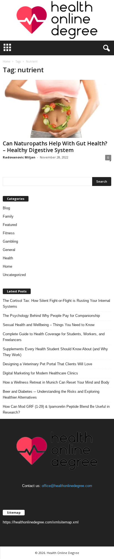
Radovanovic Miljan (19, 157)
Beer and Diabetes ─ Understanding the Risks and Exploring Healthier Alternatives (51, 394)
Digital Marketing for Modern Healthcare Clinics (40, 373)
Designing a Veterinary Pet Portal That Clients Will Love (47, 364)
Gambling (10, 241)
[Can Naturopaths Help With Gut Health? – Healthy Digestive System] (57, 109)
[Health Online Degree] (57, 20)
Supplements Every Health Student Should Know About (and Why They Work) (55, 352)
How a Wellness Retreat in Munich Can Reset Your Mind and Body (56, 382)
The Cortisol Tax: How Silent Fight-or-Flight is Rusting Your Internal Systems (56, 304)
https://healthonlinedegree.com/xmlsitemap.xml (41, 522)
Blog (6, 208)
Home (6, 61)
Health (8, 258)
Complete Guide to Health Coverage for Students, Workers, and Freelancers (54, 337)
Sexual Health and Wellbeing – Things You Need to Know (48, 325)
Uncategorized (14, 275)
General (9, 250)
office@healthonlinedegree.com (67, 486)
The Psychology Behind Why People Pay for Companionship (51, 316)
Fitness (9, 233)
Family (8, 216)
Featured (10, 225)
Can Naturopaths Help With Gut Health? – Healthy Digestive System (55, 147)
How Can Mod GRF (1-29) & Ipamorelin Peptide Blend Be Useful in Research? (56, 409)
